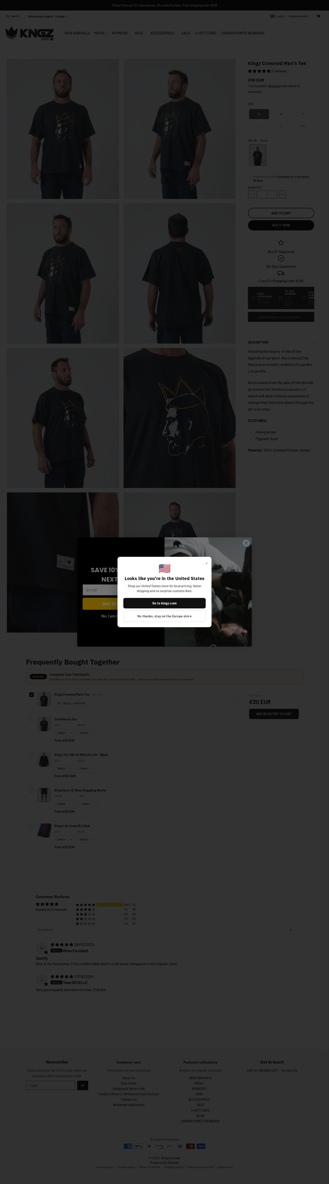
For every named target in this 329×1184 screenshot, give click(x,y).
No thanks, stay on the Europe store (164, 616)
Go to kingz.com (164, 603)
